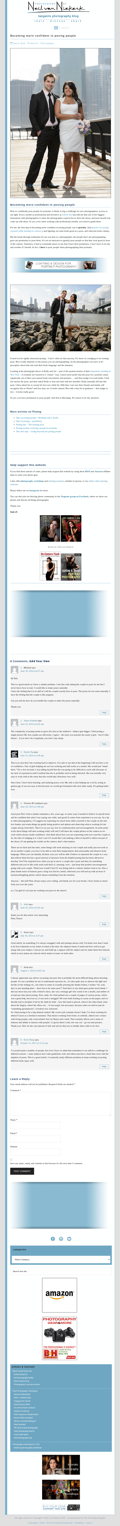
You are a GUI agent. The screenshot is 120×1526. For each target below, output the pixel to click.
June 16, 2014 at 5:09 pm (32, 807)
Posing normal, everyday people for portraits (36, 428)
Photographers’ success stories (27, 1384)
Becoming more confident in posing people (43, 35)
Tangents (58, 7)
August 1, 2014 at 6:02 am (32, 970)
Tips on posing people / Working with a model (37, 418)
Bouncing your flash (22, 1404)
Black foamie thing (21, 1381)
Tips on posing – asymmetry (29, 421)
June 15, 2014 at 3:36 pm (32, 755)
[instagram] (61, 1239)
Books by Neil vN (20, 1374)
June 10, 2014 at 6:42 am (32, 724)
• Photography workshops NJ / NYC (26, 1444)
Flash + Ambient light (22, 1398)
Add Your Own (39, 661)
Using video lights (21, 1434)
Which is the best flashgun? (25, 1421)
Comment (15, 1090)
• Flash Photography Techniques (25, 1391)
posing (25, 446)
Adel (26, 904)
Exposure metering (21, 1411)
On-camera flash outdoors (24, 1408)
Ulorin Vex (67, 215)
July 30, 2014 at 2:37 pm (31, 936)
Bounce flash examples (23, 1418)
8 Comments (48, 43)
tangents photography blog (58, 16)
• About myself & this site (22, 1371)
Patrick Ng (28, 752)
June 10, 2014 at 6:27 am (32, 671)
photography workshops (32, 481)
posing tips (44, 450)
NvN (49, 1523)
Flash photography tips (23, 1438)
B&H (87, 471)
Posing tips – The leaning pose (30, 424)
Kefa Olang (29, 1040)
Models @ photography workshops (28, 1448)
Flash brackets (20, 1424)
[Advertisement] (60, 613)
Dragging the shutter (22, 1401)
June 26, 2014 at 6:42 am (32, 907)
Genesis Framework (63, 1523)
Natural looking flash (22, 1394)
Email (13, 1133)
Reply (104, 713)
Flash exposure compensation (26, 1414)
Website (13, 1146)
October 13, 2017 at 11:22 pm (34, 1043)
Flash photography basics (24, 1431)
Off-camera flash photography (26, 1428)
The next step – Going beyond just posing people (38, 431)
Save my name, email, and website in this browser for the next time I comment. (46, 1163)
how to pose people (31, 450)
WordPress (79, 1523)
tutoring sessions (56, 481)
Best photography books (23, 1378)
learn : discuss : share (58, 21)
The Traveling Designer (95, 1518)
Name (13, 1120)
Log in (89, 1523)
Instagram (34, 490)
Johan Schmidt (30, 720)
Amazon (99, 471)
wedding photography (38, 446)
